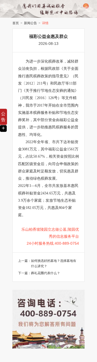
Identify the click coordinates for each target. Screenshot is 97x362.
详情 (45, 23)
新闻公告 (30, 23)
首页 (15, 23)
